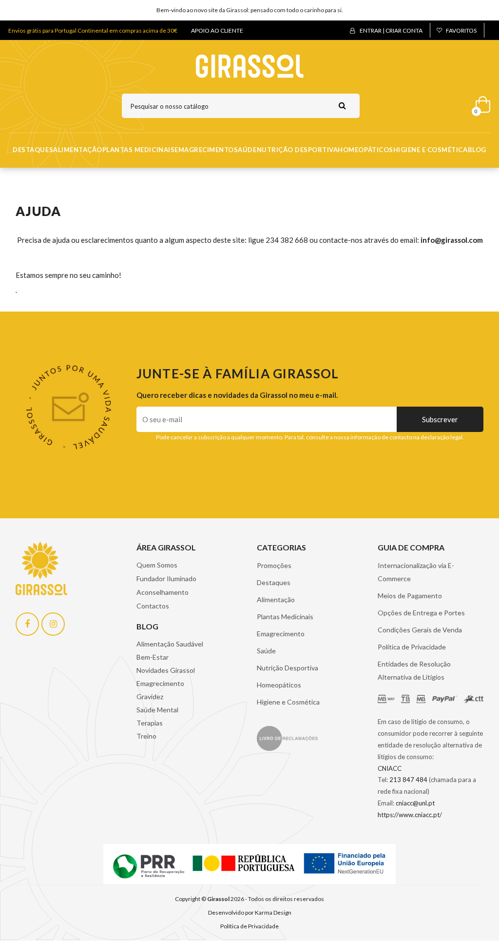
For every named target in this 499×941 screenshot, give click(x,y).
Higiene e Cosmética (430, 150)
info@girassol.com (452, 239)
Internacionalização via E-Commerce (416, 572)
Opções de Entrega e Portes (421, 612)
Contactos (152, 606)
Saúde (245, 150)
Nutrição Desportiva (297, 150)
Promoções (274, 565)
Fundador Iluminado (166, 578)
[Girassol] (250, 65)
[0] (479, 102)
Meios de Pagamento (410, 595)
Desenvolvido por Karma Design (249, 912)
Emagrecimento (204, 150)
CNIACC (390, 768)
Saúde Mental (157, 710)
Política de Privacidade (412, 647)
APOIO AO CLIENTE (217, 30)
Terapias (149, 723)
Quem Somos (156, 565)
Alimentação (77, 150)
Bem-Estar (152, 657)
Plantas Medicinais (138, 150)
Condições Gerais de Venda (420, 630)
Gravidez (149, 696)
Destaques (33, 150)
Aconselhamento (162, 592)
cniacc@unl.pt (415, 803)
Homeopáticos (365, 150)
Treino (146, 736)
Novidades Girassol (165, 670)
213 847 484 (408, 780)
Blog (477, 150)
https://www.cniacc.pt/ (410, 815)
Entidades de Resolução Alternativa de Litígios (414, 670)
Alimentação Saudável (169, 644)
